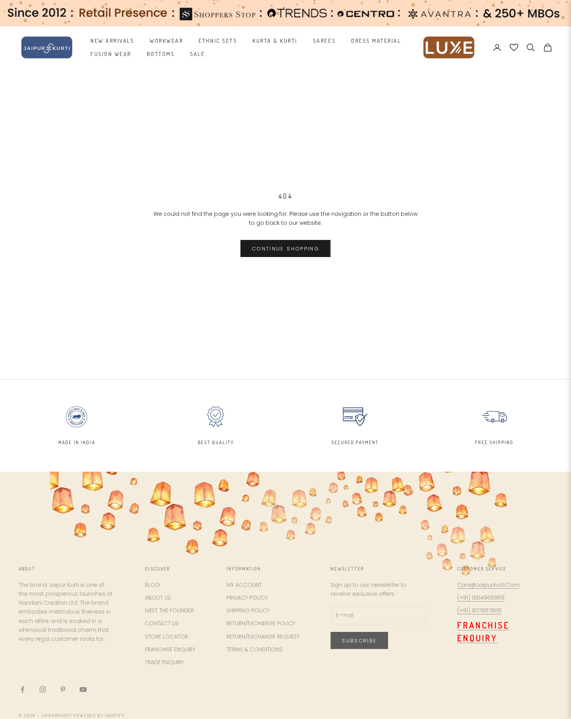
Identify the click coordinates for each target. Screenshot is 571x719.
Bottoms (161, 54)
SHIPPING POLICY (248, 610)
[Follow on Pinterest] (63, 689)
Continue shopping (285, 248)
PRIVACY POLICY (247, 598)
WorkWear (166, 40)
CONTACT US (162, 623)
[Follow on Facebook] (22, 689)
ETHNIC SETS (217, 40)
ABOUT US (158, 598)
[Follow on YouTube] (83, 689)
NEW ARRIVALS (112, 40)
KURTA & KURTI (275, 40)
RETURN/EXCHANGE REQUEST (262, 636)
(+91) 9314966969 (481, 598)
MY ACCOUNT (244, 585)
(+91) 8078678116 (479, 610)
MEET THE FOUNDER (169, 610)
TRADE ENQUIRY (164, 662)
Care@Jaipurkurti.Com (488, 585)
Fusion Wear (111, 54)
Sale (197, 54)
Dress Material (376, 40)
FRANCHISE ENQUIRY (170, 649)
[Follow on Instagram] (43, 689)
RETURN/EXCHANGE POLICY (260, 623)
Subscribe (359, 640)
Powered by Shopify (99, 715)
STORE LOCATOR (166, 636)
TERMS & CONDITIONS (254, 649)
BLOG (152, 585)
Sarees (324, 40)
